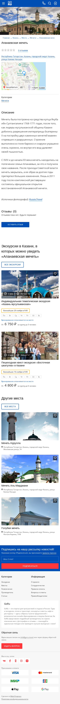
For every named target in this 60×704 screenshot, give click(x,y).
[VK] (4, 661)
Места (24, 38)
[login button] (55, 3)
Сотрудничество (38, 585)
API (21, 87)
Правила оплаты (38, 589)
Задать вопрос (12, 646)
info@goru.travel (26, 637)
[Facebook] (10, 661)
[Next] (57, 21)
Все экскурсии (12, 265)
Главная (6, 38)
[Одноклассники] (16, 661)
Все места (10, 406)
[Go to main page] (10, 3)
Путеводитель (7, 592)
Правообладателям (39, 596)
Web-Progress (15, 696)
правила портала (49, 553)
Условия (42, 87)
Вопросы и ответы (38, 592)
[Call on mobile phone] (44, 3)
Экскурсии (5, 582)
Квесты (4, 585)
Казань (16, 38)
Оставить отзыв (15, 225)
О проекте (35, 582)
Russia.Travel (35, 199)
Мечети (33, 38)
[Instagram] (21, 661)
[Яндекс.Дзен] (27, 661)
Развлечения (6, 589)
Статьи (4, 596)
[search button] (49, 3)
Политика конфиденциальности (14, 699)
